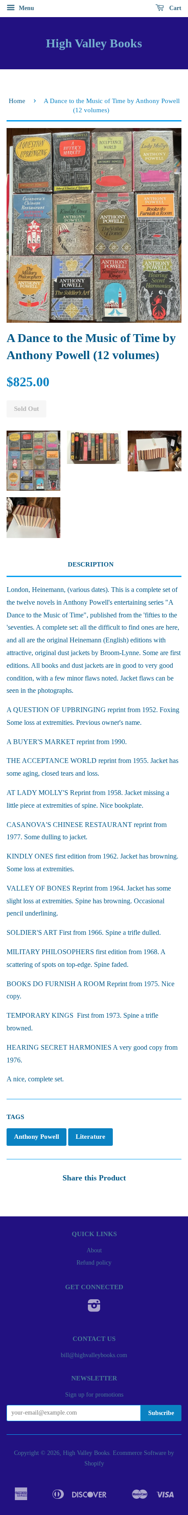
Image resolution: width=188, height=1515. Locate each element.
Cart (174, 8)
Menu (25, 8)
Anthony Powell (36, 1136)
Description (91, 564)
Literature (90, 1136)
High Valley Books (94, 43)
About (94, 1250)
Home (17, 100)
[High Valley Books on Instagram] (94, 1308)
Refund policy (94, 1262)
